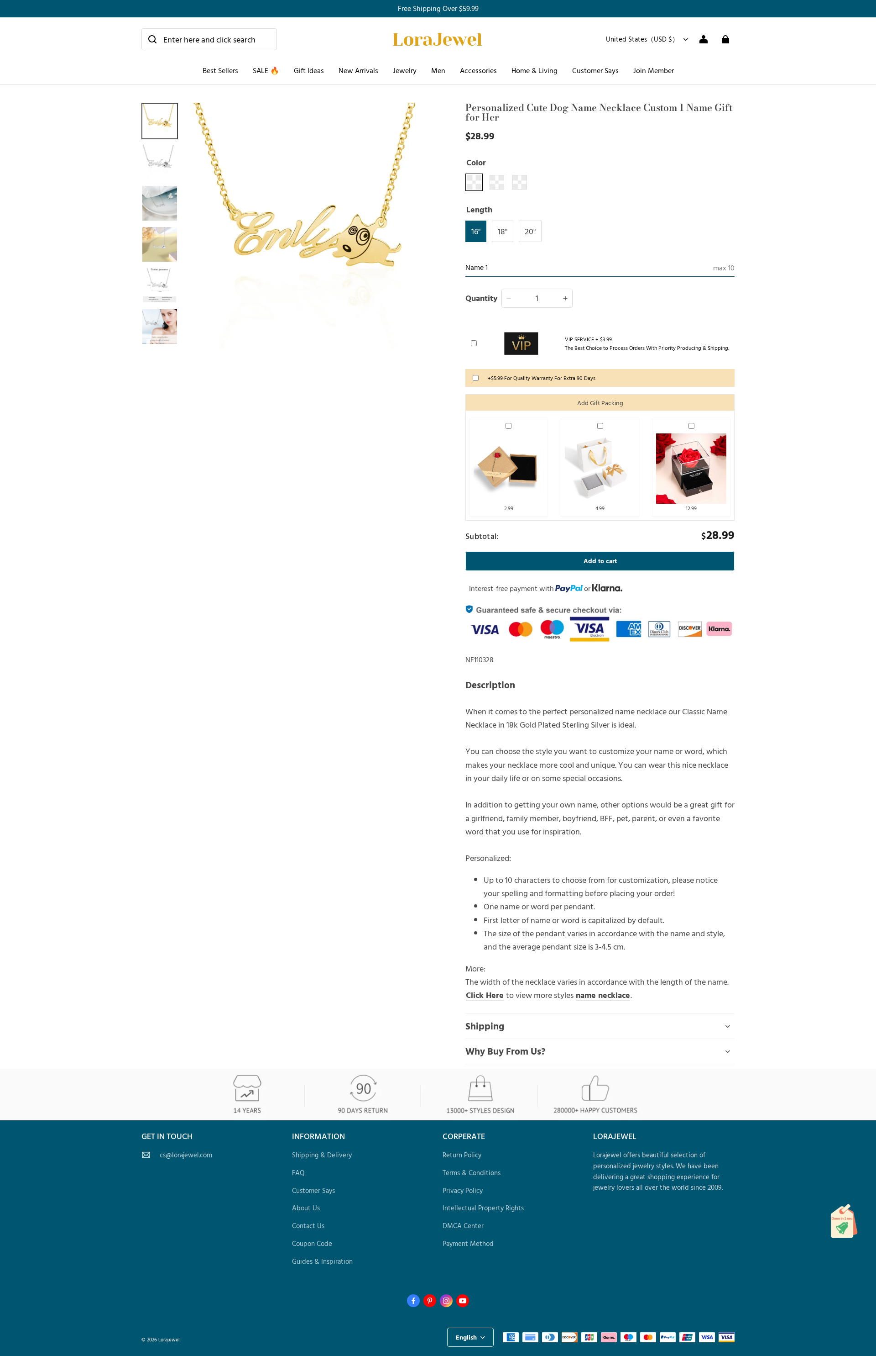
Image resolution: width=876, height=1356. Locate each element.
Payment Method (468, 1243)
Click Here (485, 994)
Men (438, 70)
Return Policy (462, 1155)
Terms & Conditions (472, 1172)
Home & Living (534, 70)
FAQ (298, 1172)
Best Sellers (220, 70)
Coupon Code (312, 1243)
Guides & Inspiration (322, 1261)
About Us (306, 1208)
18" (502, 231)
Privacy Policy (463, 1190)
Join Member (653, 70)
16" (475, 231)
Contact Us (308, 1225)
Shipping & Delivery (322, 1155)
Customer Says (595, 70)
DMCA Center (463, 1225)
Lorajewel (169, 1339)
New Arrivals (358, 70)
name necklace (603, 994)
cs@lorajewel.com (186, 1155)
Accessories (478, 70)
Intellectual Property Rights (483, 1208)
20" (530, 231)
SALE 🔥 (266, 70)
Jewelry (405, 70)
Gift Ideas (309, 70)
